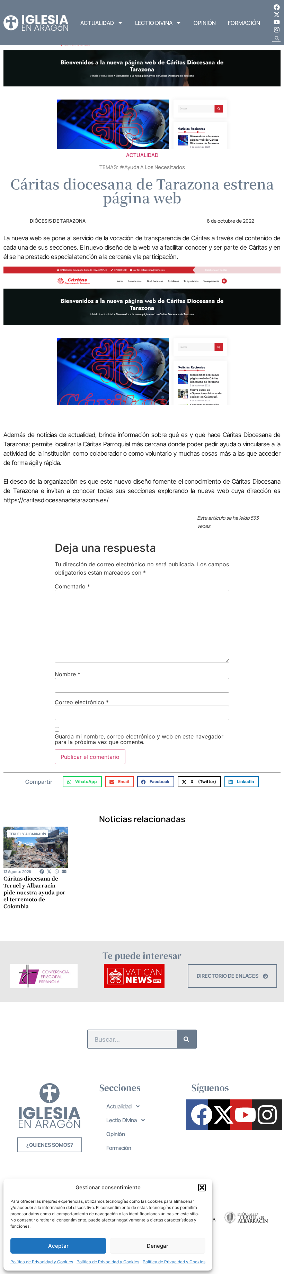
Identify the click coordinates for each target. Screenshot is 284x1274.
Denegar (157, 1246)
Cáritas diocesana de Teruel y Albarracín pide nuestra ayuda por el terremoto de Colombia (34, 892)
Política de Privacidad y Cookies (41, 1261)
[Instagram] (277, 30)
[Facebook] (277, 7)
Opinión (205, 23)
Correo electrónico (82, 702)
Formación (244, 23)
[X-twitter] (277, 15)
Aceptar (58, 1246)
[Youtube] (277, 22)
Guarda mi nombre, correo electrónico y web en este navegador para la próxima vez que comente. (139, 739)
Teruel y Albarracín (27, 834)
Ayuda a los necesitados (154, 167)
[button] (201, 1187)
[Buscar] (186, 1039)
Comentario (72, 586)
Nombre (67, 674)
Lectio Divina (153, 23)
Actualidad (97, 23)
